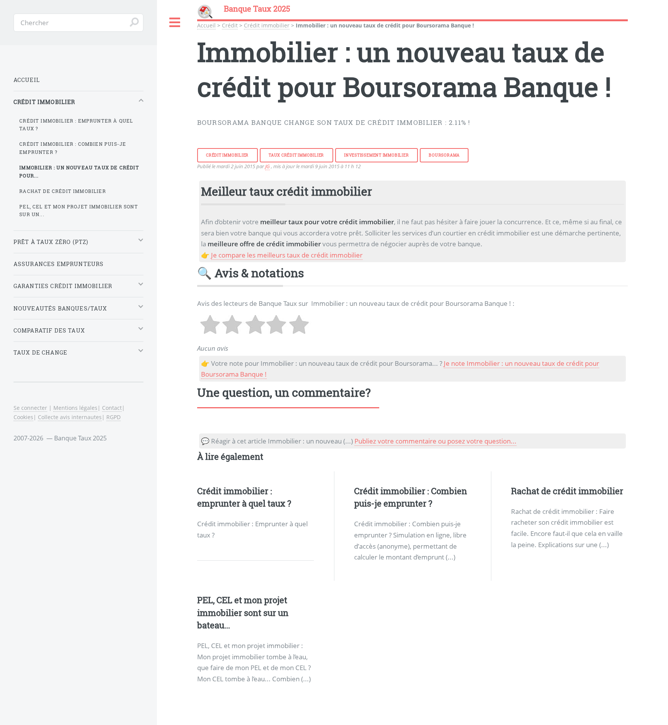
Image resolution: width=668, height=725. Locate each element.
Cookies (23, 417)
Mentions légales (75, 407)
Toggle (175, 22)
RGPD (113, 417)
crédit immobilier (227, 155)
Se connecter (30, 407)
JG (267, 166)
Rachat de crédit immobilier (567, 490)
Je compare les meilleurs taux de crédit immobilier (287, 254)
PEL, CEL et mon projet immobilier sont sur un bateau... (242, 612)
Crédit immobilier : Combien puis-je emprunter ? (72, 148)
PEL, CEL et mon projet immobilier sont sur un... (78, 210)
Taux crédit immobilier (296, 155)
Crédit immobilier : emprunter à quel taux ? (76, 125)
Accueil (206, 25)
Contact (112, 407)
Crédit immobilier (267, 25)
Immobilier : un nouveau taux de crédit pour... (79, 171)
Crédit (230, 25)
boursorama (444, 155)
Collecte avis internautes (70, 417)
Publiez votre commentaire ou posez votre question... (435, 440)
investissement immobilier (376, 155)
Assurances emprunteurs (59, 264)
